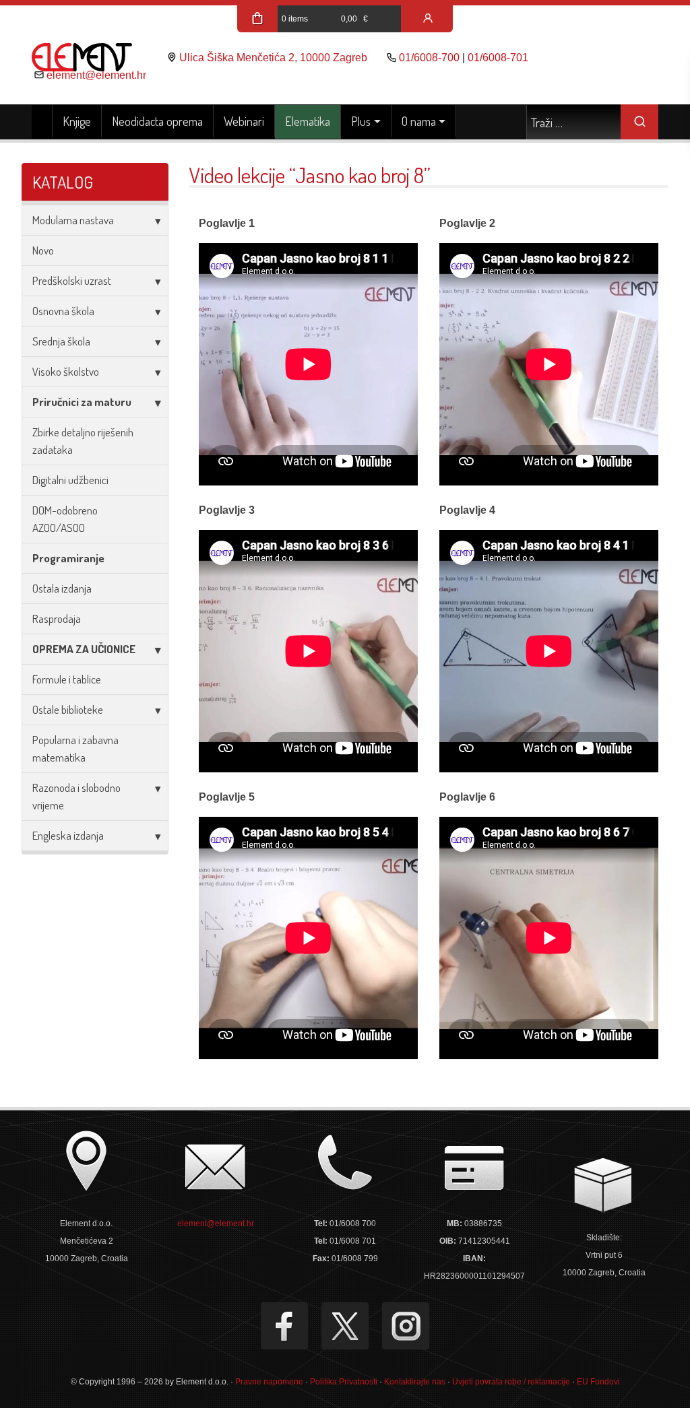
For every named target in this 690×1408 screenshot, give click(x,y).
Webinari (244, 121)
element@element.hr (96, 75)
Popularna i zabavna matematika (75, 748)
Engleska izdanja (68, 835)
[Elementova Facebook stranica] (284, 1325)
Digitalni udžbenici (70, 480)
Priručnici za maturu (81, 402)
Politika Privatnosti (343, 1381)
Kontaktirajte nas (414, 1381)
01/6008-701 (498, 57)
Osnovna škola (63, 311)
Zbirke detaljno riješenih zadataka (82, 441)
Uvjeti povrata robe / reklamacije (511, 1381)
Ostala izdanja (62, 588)
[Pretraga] (639, 121)
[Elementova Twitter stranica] (345, 1325)
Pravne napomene (269, 1381)
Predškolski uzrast (71, 280)
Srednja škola (61, 341)
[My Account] (428, 18)
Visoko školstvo (65, 371)
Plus (361, 121)
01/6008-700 (429, 57)
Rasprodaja (56, 618)
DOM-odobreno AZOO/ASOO (65, 519)
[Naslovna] (42, 122)
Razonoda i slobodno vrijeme (76, 796)
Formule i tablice (66, 679)
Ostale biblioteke (67, 709)
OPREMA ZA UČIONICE (83, 649)
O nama (419, 121)
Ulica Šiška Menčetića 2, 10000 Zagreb (273, 57)
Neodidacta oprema (157, 121)
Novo (43, 250)
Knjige (77, 121)
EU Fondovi (598, 1381)
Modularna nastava (73, 220)
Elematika (307, 121)
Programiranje (68, 558)
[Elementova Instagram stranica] (405, 1325)
